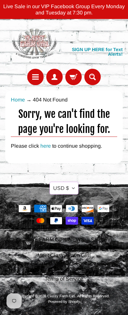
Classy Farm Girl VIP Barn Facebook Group (64, 263)
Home (18, 99)
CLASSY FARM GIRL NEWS (50, 239)
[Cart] (73, 77)
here (45, 146)
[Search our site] (92, 77)
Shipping (101, 239)
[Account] (54, 77)
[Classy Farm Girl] (34, 43)
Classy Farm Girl (61, 296)
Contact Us (83, 247)
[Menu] (35, 77)
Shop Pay (83, 271)
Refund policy (49, 271)
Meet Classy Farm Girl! (64, 255)
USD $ (61, 188)
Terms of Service (64, 279)
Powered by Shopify (64, 302)
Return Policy (48, 247)
